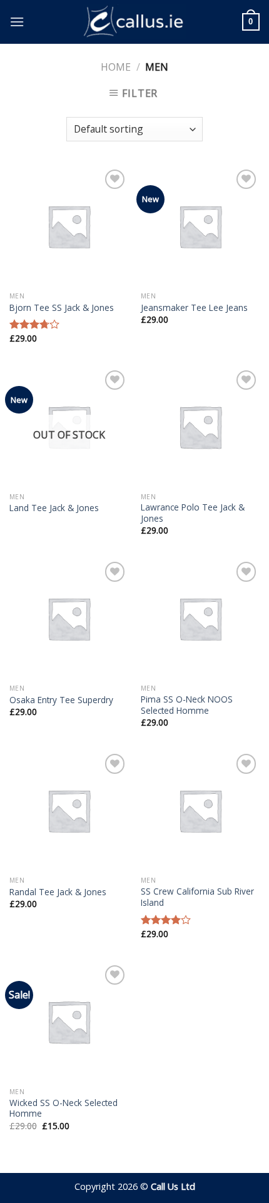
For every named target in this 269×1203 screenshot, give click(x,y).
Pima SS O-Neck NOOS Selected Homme (187, 705)
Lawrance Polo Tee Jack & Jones (193, 513)
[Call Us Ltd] (134, 21)
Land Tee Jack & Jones (54, 508)
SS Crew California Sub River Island (197, 897)
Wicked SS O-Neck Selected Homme (63, 1108)
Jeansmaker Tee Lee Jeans (194, 307)
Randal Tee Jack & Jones (57, 892)
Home (116, 67)
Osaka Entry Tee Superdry (61, 700)
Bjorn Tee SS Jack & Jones (61, 307)
